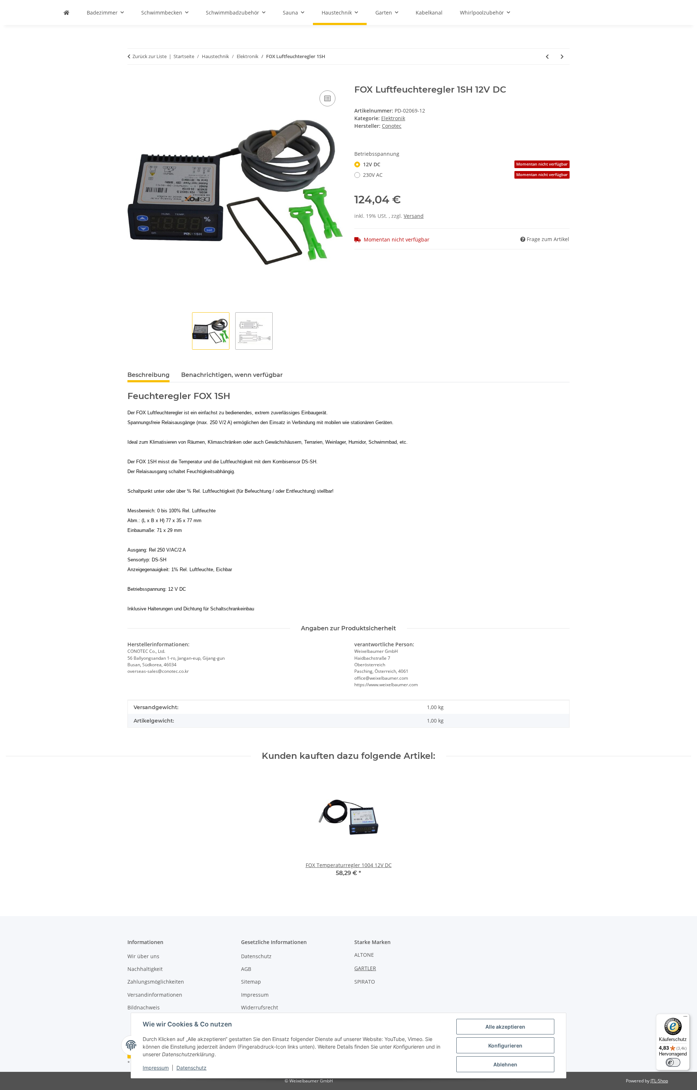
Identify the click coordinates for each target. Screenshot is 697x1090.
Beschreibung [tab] (148, 374)
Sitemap (251, 981)
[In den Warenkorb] (133, 81)
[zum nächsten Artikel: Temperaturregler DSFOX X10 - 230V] (562, 56)
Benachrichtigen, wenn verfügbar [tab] (232, 374)
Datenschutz (191, 1068)
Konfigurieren (505, 1045)
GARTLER (365, 968)
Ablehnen (505, 1064)
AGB (246, 968)
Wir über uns (143, 956)
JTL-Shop (659, 1081)
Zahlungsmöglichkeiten (155, 981)
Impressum (156, 1068)
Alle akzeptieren (505, 1027)
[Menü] (685, 1018)
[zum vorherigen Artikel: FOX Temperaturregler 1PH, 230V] (547, 56)
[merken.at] (66, 12)
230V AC (465, 174)
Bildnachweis (143, 1007)
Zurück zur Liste (150, 56)
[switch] (673, 1062)
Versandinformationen (154, 994)
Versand (414, 215)
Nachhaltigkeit (145, 968)
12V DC (465, 164)
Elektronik (393, 118)
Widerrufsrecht (259, 1007)
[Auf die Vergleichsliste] (327, 98)
